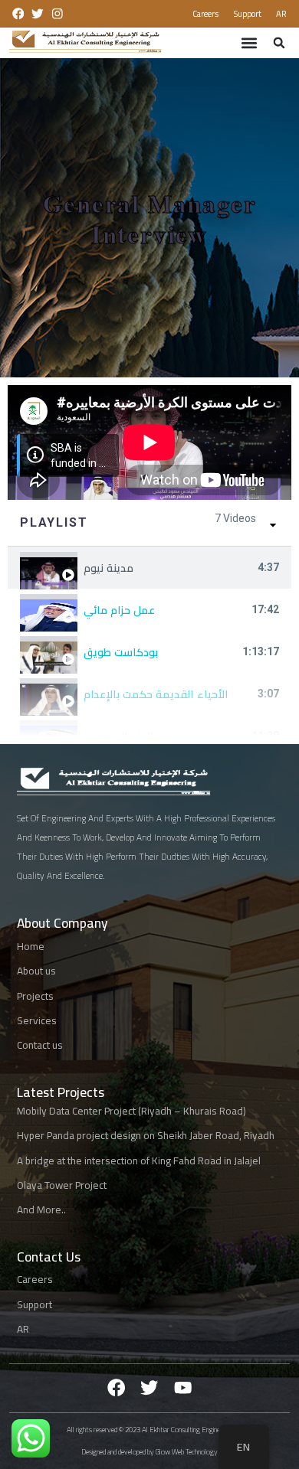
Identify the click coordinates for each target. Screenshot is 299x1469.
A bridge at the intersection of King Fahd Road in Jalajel (139, 1160)
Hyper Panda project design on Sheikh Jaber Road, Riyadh (145, 1136)
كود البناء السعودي (129, 736)
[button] (248, 42)
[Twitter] (149, 1387)
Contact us (40, 1045)
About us (36, 971)
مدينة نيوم (108, 568)
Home (30, 946)
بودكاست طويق (121, 652)
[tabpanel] (149, 442)
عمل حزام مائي (119, 610)
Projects (35, 995)
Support (247, 13)
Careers (205, 13)
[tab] (149, 568)
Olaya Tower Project (62, 1185)
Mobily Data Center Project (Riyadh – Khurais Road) (131, 1110)
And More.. (41, 1210)
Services (37, 1021)
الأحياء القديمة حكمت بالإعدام (156, 694)
